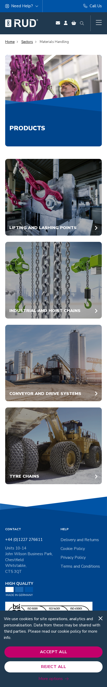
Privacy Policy (73, 557)
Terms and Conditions (80, 566)
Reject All (53, 667)
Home (10, 42)
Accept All (53, 652)
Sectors (27, 42)
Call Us (95, 6)
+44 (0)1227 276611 (24, 539)
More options (50, 679)
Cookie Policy (73, 549)
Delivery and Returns (80, 540)
